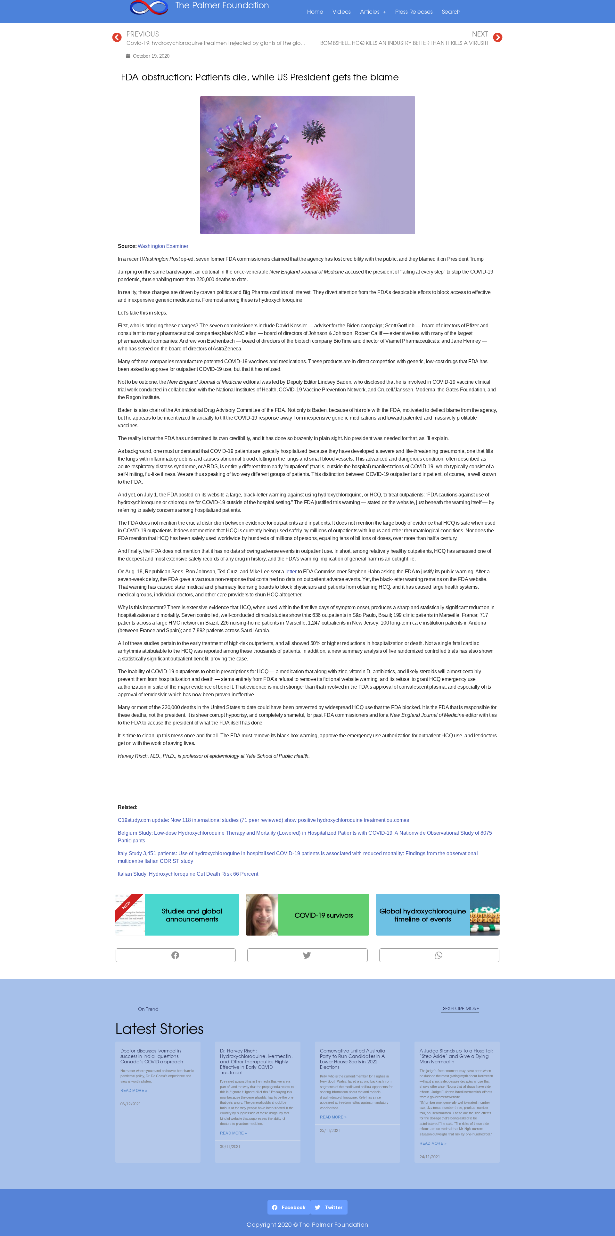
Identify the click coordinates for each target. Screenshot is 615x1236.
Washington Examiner (163, 246)
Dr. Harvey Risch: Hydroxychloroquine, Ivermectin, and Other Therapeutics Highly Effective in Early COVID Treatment (256, 1061)
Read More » (133, 1090)
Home (315, 11)
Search (451, 11)
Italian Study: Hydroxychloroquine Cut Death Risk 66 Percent (188, 874)
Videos (341, 11)
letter (291, 571)
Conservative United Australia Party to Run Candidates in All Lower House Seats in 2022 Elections (353, 1058)
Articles (370, 11)
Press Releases (414, 11)
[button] (460, 1008)
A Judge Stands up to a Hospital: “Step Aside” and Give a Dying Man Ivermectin (456, 1056)
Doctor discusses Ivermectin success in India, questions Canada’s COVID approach (151, 1056)
